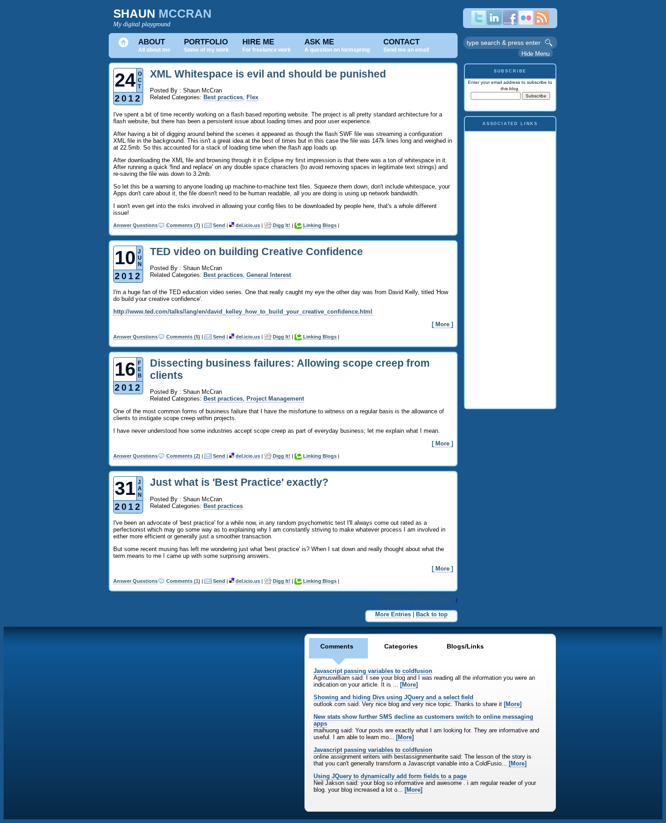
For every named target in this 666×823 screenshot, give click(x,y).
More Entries (393, 614)
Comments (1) (183, 581)
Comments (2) (183, 456)
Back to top (432, 614)
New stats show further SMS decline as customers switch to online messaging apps (423, 720)
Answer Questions (135, 225)
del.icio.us (248, 225)
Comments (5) (183, 336)
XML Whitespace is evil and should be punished (268, 74)
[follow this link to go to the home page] (123, 45)
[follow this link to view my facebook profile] (510, 23)
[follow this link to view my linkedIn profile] (494, 23)
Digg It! (281, 225)
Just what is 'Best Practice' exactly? (239, 482)
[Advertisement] (510, 268)
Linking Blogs (320, 225)
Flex (252, 97)
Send (219, 225)
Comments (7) (183, 225)
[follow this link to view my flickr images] (526, 23)
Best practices (223, 97)
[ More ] (442, 324)
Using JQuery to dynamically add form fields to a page (390, 776)
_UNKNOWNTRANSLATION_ (415, 600)
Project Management (275, 398)
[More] (409, 684)
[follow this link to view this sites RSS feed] (542, 23)
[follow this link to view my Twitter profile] (478, 23)
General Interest (268, 274)
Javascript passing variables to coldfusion (373, 671)
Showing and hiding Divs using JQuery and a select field (393, 697)
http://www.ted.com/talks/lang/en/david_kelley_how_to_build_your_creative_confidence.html (242, 311)
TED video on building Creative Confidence (256, 251)
